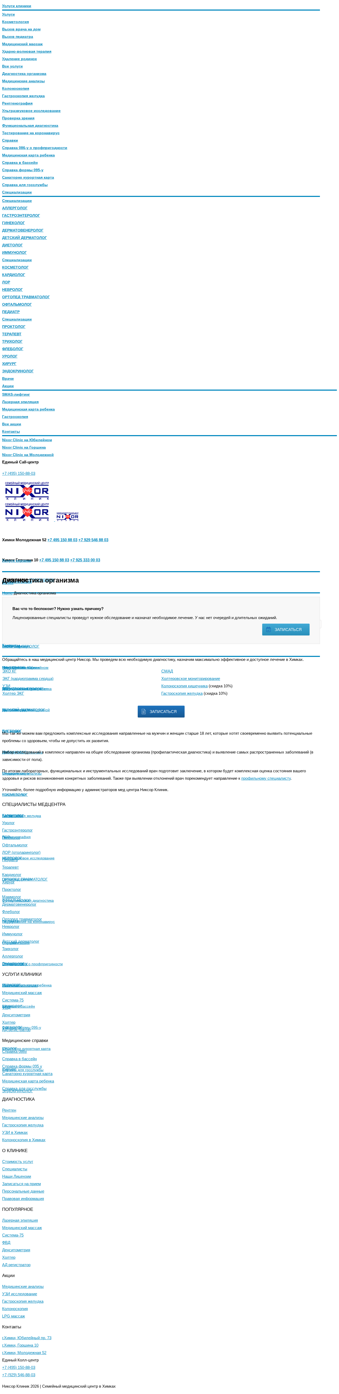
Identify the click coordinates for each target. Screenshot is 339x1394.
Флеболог (11, 911)
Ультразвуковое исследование (31, 111)
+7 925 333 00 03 (85, 560)
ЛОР (6, 282)
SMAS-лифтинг (16, 394)
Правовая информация (23, 1198)
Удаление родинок (19, 59)
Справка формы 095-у (22, 170)
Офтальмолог (15, 845)
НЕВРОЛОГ (12, 289)
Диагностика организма (24, 73)
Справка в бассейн (20, 162)
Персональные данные (23, 1191)
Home (7, 593)
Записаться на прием (21, 1183)
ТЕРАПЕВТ (11, 334)
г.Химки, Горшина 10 (20, 1345)
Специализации (17, 192)
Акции (8, 386)
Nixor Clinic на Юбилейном (27, 440)
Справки (10, 140)
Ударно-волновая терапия (26, 51)
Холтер (8, 1022)
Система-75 (13, 1000)
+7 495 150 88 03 (62, 540)
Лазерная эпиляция (20, 402)
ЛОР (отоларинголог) (21, 852)
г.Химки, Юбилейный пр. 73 (26, 1338)
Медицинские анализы (23, 81)
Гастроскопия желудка (23, 96)
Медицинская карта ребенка (28, 155)
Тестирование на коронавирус (31, 133)
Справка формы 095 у (22, 1066)
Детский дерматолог (20, 941)
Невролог (10, 926)
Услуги (8, 14)
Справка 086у (14, 1051)
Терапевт (10, 867)
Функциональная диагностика (30, 125)
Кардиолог (11, 874)
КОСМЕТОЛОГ (15, 267)
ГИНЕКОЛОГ (13, 223)
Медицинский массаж (22, 44)
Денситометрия (16, 1015)
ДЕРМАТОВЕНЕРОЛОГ (22, 230)
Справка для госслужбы (25, 185)
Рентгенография (17, 103)
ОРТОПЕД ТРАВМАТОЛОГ (26, 297)
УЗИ (6, 686)
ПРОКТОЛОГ (13, 326)
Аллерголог (12, 956)
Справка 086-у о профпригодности (34, 148)
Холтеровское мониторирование (190, 678)
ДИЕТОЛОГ (12, 245)
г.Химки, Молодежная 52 (24, 1352)
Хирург (8, 882)
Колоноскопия (15, 88)
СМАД (167, 671)
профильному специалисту (266, 778)
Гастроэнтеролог (17, 830)
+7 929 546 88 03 (93, 540)
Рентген (9, 1110)
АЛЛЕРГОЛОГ (15, 208)
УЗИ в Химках (15, 1132)
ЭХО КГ (9, 671)
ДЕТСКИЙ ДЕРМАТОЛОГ (24, 238)
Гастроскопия (15, 416)
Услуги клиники (16, 6)
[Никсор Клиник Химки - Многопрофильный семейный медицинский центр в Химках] (28, 498)
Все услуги (12, 66)
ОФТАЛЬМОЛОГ (17, 304)
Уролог (8, 822)
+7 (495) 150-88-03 (18, 473)
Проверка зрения (18, 118)
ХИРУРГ (9, 364)
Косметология (15, 22)
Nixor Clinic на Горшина (24, 447)
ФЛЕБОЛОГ (12, 349)
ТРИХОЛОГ (12, 341)
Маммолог (11, 897)
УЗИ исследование (19, 1294)
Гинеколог (11, 837)
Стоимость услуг (17, 1161)
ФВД (6, 1007)
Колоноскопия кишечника (184, 686)
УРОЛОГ (9, 356)
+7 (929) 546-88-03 (18, 1375)
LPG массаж (13, 1316)
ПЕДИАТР (11, 312)
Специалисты (14, 1169)
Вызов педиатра (17, 36)
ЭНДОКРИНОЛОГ (18, 371)
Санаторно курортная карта (28, 177)
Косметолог (12, 815)
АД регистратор (16, 1029)
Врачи (8, 378)
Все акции (11, 424)
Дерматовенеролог (19, 904)
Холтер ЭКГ (13, 693)
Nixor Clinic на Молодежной (28, 455)
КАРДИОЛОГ (13, 275)
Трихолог (10, 948)
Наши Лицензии (16, 1176)
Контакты (11, 431)
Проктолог (11, 889)
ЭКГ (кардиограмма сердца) (27, 678)
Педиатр (10, 860)
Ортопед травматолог (22, 919)
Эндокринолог (15, 963)
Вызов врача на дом (21, 29)
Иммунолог (12, 934)
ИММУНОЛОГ (14, 252)
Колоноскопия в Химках (24, 1140)
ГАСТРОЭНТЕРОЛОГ (21, 215)
